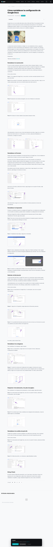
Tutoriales (42, 1)
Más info (28, 541)
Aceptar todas (15, 544)
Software (33, 1)
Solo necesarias (22, 544)
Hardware (37, 1)
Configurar (29, 544)
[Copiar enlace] (22, 482)
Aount (3, 1)
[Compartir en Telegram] (19, 482)
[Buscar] (46, 2)
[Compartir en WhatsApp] (17, 482)
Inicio (9, 6)
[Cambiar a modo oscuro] (51, 2)
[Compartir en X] (12, 482)
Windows (13, 6)
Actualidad (18, 1)
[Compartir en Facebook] (15, 482)
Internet (29, 1)
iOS (25, 1)
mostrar (18, 58)
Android (22, 1)
